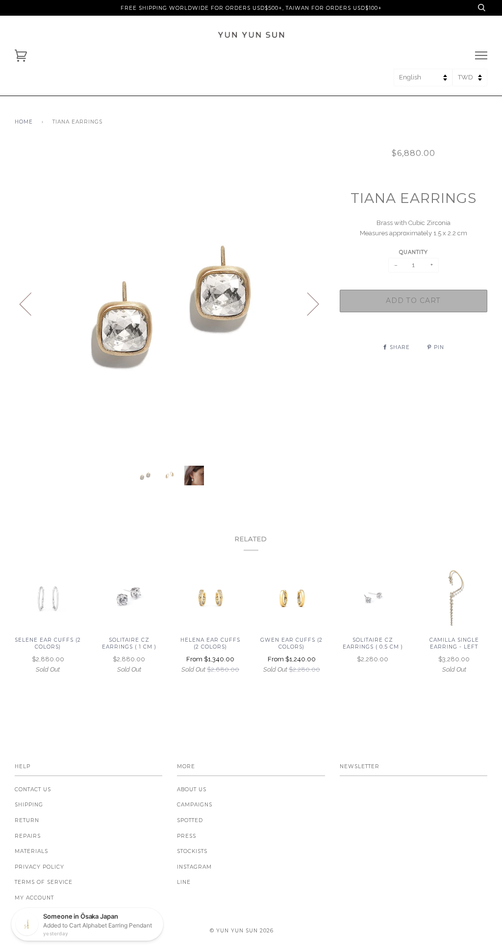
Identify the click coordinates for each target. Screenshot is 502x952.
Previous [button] (31, 303)
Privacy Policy (39, 867)
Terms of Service (44, 882)
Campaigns (194, 805)
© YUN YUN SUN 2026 (242, 930)
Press (186, 836)
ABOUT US (191, 789)
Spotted (190, 820)
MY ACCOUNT (34, 898)
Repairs (28, 836)
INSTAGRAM (194, 867)
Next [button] (307, 303)
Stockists (192, 851)
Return (27, 820)
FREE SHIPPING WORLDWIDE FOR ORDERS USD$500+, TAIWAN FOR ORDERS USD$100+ (251, 8)
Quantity (413, 252)
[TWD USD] (469, 81)
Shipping (29, 805)
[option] (170, 303)
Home (24, 122)
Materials (31, 851)
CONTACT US (33, 789)
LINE (184, 882)
